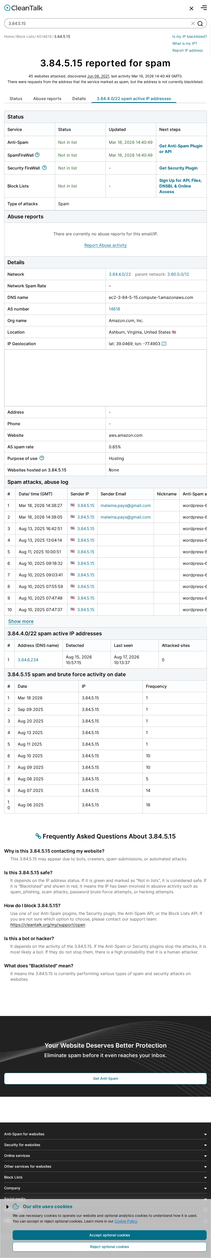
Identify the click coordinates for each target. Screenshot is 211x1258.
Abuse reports (47, 98)
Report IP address (187, 50)
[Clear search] (193, 23)
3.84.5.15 (85, 505)
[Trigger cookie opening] (8, 1206)
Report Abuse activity (105, 245)
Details (79, 98)
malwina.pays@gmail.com (126, 505)
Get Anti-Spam (105, 1078)
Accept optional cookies (109, 1235)
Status (16, 98)
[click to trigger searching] (200, 23)
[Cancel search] (191, 8)
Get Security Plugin (178, 168)
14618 (114, 308)
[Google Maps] (165, 343)
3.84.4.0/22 (120, 274)
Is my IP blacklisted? (189, 36)
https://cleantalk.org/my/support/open (47, 924)
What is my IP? (184, 43)
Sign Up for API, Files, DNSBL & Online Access (180, 186)
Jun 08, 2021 (98, 76)
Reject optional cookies (109, 1246)
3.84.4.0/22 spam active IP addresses (134, 98)
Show (21, 621)
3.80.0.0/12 (178, 274)
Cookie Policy (126, 1221)
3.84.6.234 (28, 659)
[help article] (38, 155)
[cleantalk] (23, 8)
